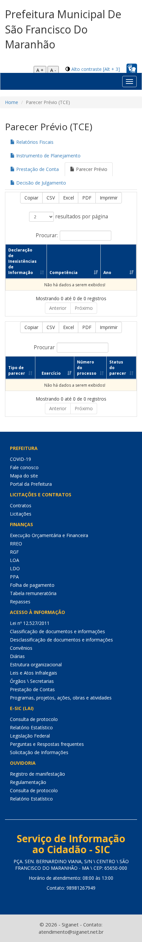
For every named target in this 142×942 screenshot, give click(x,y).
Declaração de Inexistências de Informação (22, 261)
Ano (107, 272)
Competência (64, 272)
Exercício (51, 373)
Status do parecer (117, 367)
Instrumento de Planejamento (48, 155)
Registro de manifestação (37, 774)
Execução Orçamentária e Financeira (49, 535)
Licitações (20, 514)
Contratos (20, 505)
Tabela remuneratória (33, 593)
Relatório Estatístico (31, 727)
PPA (14, 577)
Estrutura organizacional (36, 664)
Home (11, 102)
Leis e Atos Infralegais (33, 673)
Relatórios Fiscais (34, 142)
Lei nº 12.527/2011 (30, 623)
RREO (16, 543)
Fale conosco (24, 467)
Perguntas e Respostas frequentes (47, 744)
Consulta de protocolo (34, 719)
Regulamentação (28, 782)
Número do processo (86, 367)
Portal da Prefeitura (31, 484)
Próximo (84, 308)
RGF (14, 552)
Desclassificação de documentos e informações (61, 640)
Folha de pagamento (32, 585)
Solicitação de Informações (39, 752)
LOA (14, 560)
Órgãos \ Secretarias (32, 681)
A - (53, 70)
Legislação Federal (30, 736)
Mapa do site (24, 475)
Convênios (21, 648)
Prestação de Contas (32, 689)
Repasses (20, 601)
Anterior (57, 308)
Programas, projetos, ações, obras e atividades (61, 697)
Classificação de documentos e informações (57, 631)
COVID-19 (20, 459)
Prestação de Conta (37, 169)
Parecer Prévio (91, 169)
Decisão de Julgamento (40, 183)
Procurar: (47, 235)
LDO (15, 568)
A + (40, 70)
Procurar (44, 347)
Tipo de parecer (16, 370)
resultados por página (81, 216)
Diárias (17, 656)
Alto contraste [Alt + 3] (95, 69)
